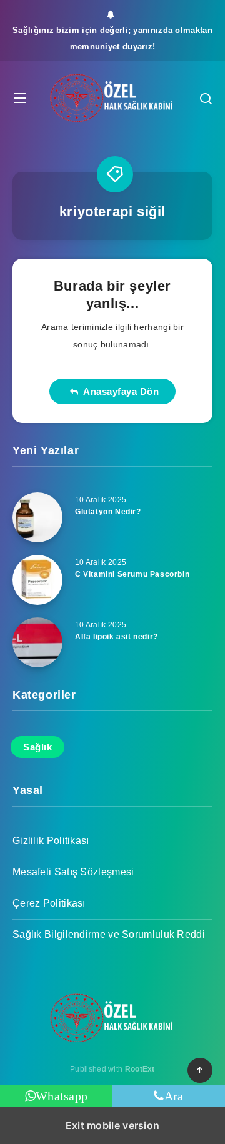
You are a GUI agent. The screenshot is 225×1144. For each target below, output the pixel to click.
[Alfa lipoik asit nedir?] (37, 642)
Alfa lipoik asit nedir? (116, 636)
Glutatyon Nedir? (108, 511)
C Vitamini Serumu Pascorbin (132, 574)
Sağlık (37, 747)
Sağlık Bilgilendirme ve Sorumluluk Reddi (108, 934)
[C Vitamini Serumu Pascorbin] (37, 580)
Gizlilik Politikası (50, 840)
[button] (20, 98)
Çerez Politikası (49, 903)
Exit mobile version (113, 1125)
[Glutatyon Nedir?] (37, 517)
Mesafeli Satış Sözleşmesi (73, 872)
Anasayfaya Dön (118, 391)
